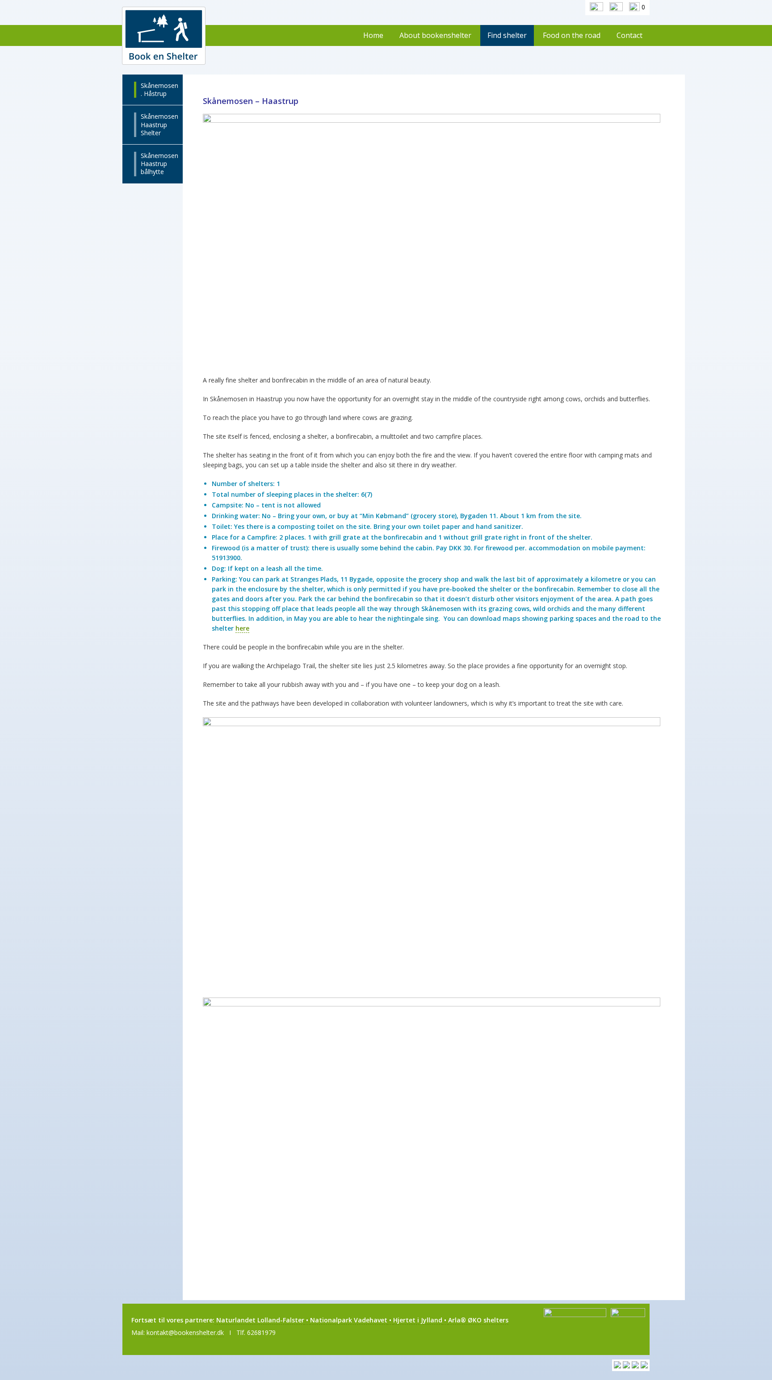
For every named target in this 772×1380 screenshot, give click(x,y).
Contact (629, 35)
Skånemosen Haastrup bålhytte (159, 163)
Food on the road (571, 35)
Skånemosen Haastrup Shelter (159, 124)
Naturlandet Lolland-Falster (259, 1320)
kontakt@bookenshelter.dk (185, 1332)
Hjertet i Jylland (417, 1320)
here (242, 628)
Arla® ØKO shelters (478, 1320)
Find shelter (507, 35)
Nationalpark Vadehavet (348, 1320)
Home (373, 35)
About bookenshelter (435, 35)
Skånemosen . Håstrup (159, 89)
